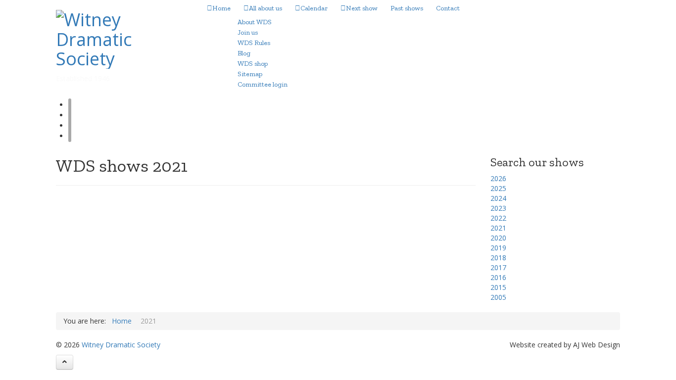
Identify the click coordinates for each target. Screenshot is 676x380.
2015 (498, 287)
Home (221, 8)
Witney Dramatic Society (121, 344)
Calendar (314, 8)
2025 (498, 188)
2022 (498, 218)
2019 (498, 247)
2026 (498, 178)
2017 (498, 267)
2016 (498, 277)
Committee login (263, 84)
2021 (498, 228)
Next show (362, 8)
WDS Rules (254, 43)
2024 (498, 198)
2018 (498, 257)
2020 (498, 237)
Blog (244, 53)
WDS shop (253, 63)
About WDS (255, 22)
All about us (265, 8)
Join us (248, 32)
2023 (498, 208)
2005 (498, 297)
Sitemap (250, 74)
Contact (448, 8)
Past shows (406, 8)
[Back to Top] (64, 362)
